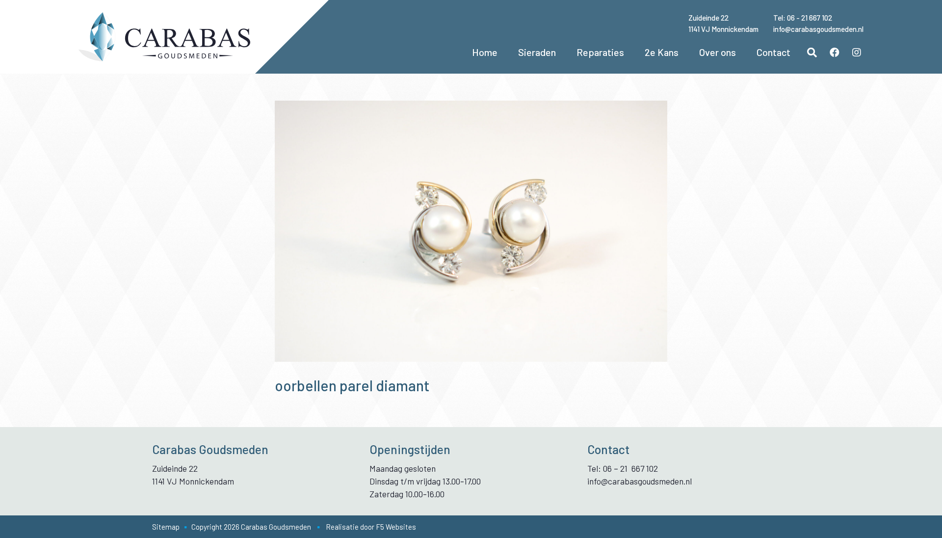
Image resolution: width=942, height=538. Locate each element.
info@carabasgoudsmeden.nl (818, 29)
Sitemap (166, 526)
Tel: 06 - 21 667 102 (802, 17)
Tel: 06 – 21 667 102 (622, 468)
